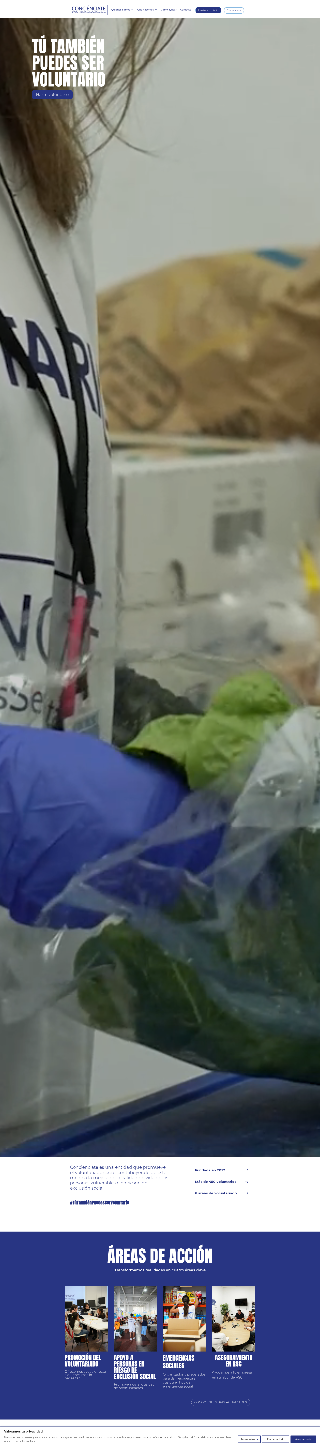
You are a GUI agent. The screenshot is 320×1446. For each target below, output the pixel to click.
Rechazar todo (275, 1439)
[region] (160, 1436)
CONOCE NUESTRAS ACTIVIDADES (220, 1402)
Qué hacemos (145, 9)
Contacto (185, 9)
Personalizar (248, 1439)
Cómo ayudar (168, 9)
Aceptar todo (303, 1439)
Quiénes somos (120, 9)
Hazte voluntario (208, 10)
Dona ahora (234, 10)
